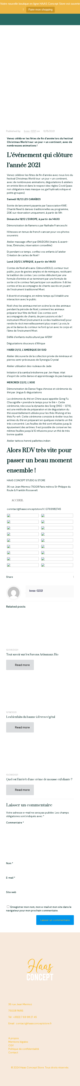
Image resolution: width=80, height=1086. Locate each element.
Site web (11, 892)
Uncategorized (31, 99)
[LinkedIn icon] (42, 1073)
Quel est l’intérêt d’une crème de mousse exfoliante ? (39, 779)
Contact (13, 1052)
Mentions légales (18, 1041)
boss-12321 (30, 131)
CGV (11, 1045)
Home (12, 99)
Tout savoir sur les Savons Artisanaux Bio (32, 654)
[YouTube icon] (38, 1073)
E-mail (10, 877)
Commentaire (15, 822)
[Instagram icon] (45, 1073)
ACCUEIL (17, 500)
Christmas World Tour (58, 99)
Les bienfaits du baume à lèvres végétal (30, 717)
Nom (9, 863)
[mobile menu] (75, 19)
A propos (13, 1038)
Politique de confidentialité (23, 1049)
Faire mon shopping (40, 9)
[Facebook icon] (34, 1073)
